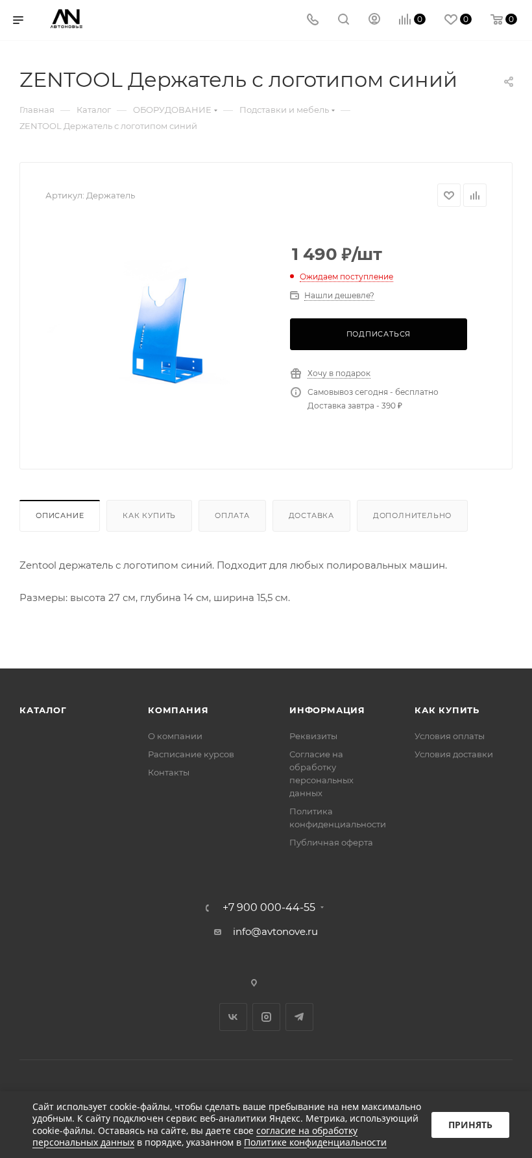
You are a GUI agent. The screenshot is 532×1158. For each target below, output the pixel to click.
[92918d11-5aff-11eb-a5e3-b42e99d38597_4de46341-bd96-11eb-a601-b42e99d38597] (157, 333)
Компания (178, 710)
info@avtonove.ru (275, 931)
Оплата (232, 515)
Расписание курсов (191, 754)
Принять (470, 1124)
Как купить (149, 515)
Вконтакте (233, 1017)
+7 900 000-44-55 (269, 908)
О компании (175, 736)
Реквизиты (313, 736)
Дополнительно (412, 515)
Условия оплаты (450, 736)
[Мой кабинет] (374, 20)
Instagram (266, 1017)
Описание (60, 515)
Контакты (168, 772)
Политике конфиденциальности (315, 1142)
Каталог (43, 710)
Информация (327, 710)
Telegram (299, 1017)
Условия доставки (454, 754)
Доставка (311, 515)
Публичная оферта (331, 842)
